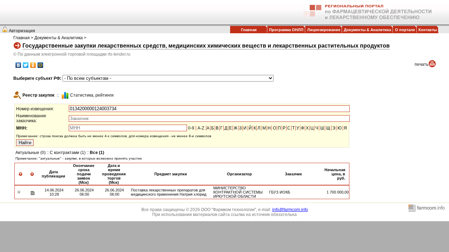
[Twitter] (25, 65)
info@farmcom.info (290, 209)
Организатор (239, 174)
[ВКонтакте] (18, 65)
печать (421, 64)
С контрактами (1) (68, 152)
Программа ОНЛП (286, 30)
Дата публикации (53, 174)
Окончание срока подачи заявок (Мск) (83, 173)
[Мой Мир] (40, 65)
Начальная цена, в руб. (334, 174)
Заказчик (293, 174)
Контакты (427, 30)
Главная (248, 30)
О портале (405, 30)
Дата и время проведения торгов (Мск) (114, 173)
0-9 (191, 128)
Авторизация (22, 30)
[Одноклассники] (33, 65)
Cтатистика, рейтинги (92, 95)
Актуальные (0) (30, 152)
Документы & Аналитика (367, 30)
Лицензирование (323, 30)
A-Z (200, 128)
